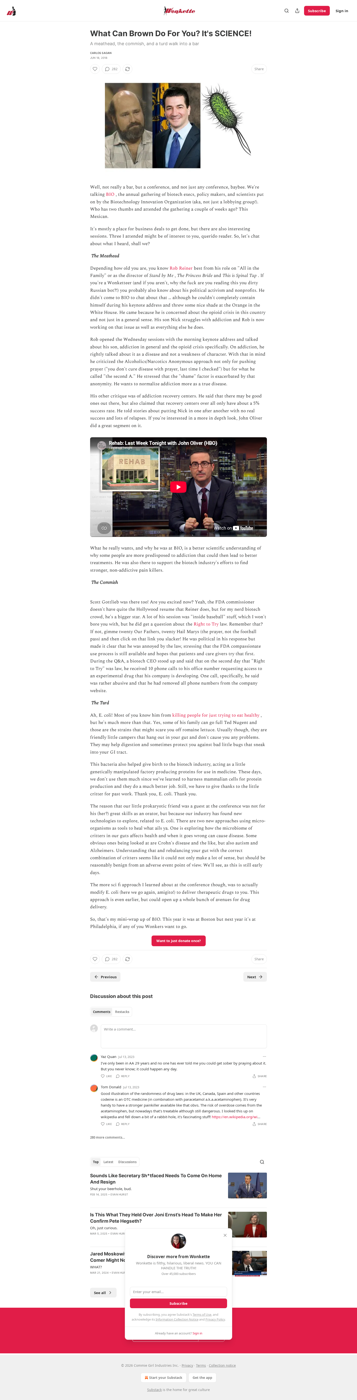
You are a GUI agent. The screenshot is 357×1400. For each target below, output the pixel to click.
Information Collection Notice (177, 1319)
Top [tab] (96, 1162)
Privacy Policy (215, 1319)
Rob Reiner (181, 268)
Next (251, 976)
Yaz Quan (108, 1056)
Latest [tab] (108, 1162)
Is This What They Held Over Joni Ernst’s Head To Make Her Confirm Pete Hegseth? (156, 1218)
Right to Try (206, 624)
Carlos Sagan (100, 53)
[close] (225, 1235)
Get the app (202, 1377)
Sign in (342, 10)
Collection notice (222, 1365)
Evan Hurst (119, 1194)
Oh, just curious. (104, 1227)
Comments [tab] (101, 1012)
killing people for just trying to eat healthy (215, 715)
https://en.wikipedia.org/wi (234, 1116)
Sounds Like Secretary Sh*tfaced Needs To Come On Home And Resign (156, 1179)
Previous (109, 976)
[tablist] (111, 1012)
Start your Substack (165, 1377)
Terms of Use (202, 1314)
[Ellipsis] (264, 1056)
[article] (178, 1188)
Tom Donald (111, 1086)
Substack (154, 1389)
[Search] (286, 11)
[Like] (95, 69)
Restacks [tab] (122, 1012)
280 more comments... (107, 1137)
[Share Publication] (297, 11)
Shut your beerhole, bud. (111, 1188)
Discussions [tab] (127, 1162)
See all (100, 1292)
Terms (201, 1365)
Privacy (187, 1365)
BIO (110, 194)
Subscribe (317, 10)
